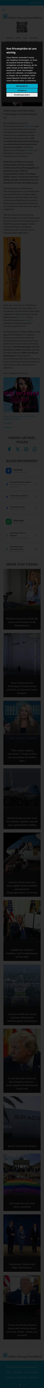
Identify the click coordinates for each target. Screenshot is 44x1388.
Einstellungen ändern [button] (22, 95)
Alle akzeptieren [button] (22, 86)
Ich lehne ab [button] (22, 90)
